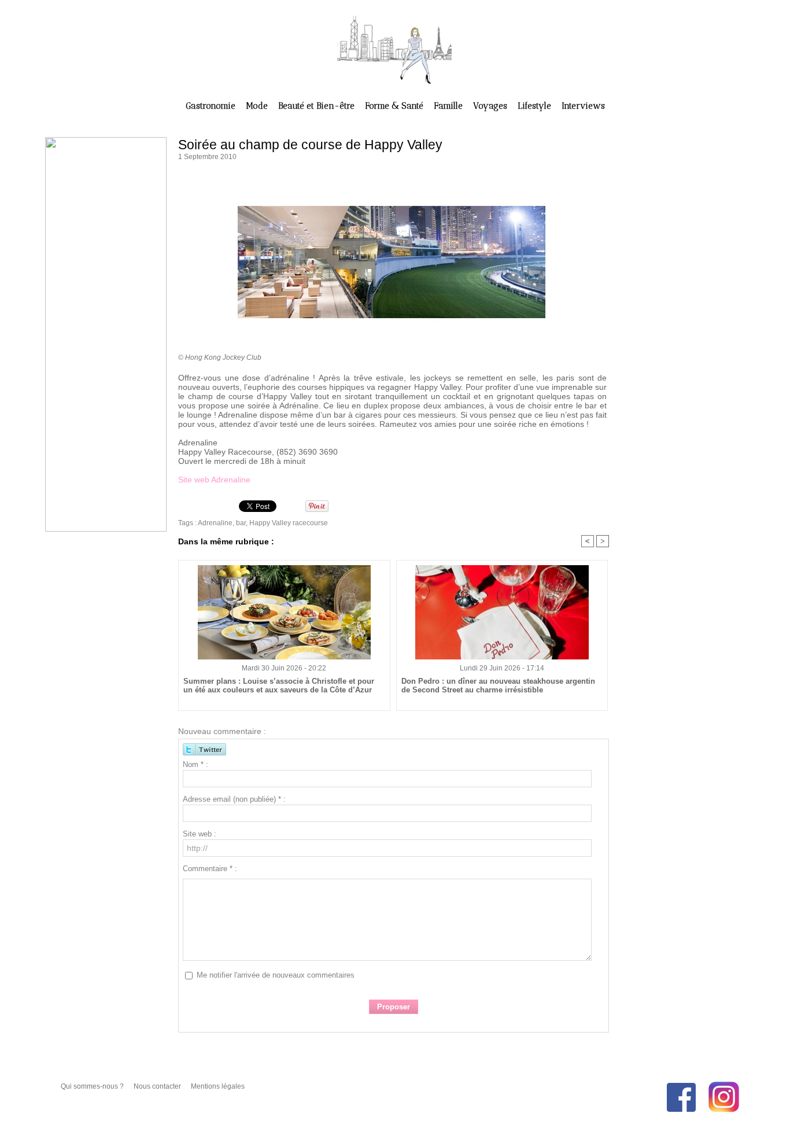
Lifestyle (535, 106)
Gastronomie (212, 106)
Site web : (199, 834)
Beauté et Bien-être (317, 106)
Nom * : (195, 764)
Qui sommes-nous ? (93, 1086)
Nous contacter (158, 1086)
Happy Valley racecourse (288, 523)
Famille (449, 106)
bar (241, 523)
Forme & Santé (395, 106)
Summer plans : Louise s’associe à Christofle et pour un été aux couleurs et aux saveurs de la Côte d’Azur (278, 685)
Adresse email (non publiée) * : (234, 799)
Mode (258, 106)
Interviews (583, 106)
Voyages (491, 106)
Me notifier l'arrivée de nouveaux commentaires (276, 975)
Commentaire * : (210, 868)
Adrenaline (215, 523)
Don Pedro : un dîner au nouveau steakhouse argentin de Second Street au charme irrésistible (498, 685)
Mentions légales (218, 1086)
